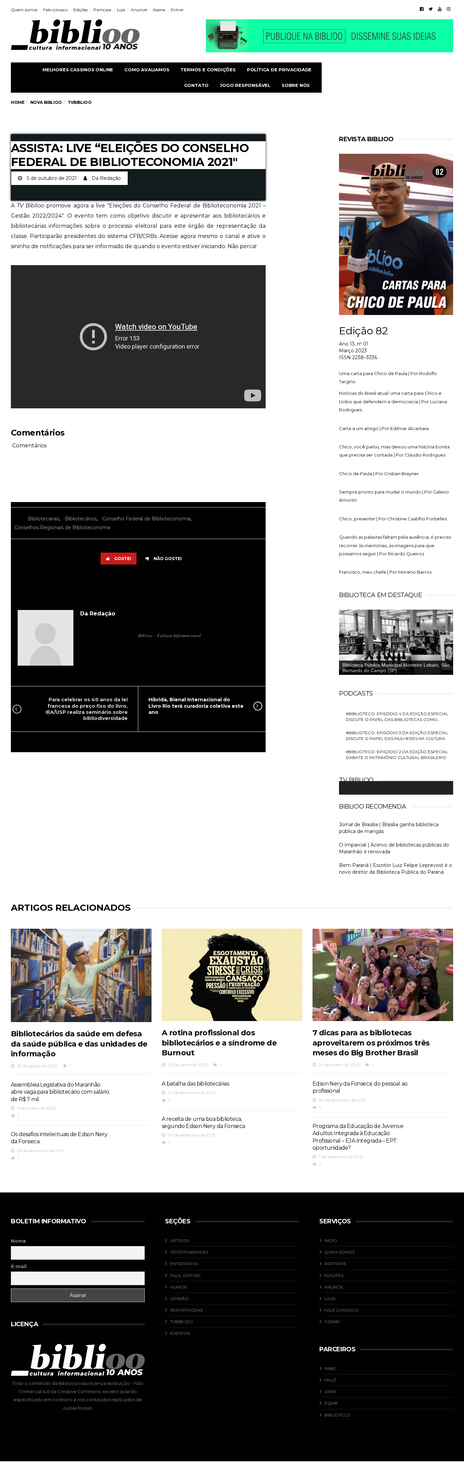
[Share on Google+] (136, 583)
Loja (121, 9)
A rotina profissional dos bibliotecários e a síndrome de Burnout (219, 1042)
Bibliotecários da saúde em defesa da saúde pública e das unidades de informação (79, 1043)
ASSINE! (332, 1321)
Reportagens (186, 1310)
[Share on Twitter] (113, 583)
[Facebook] (422, 9)
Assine (159, 9)
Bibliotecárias (43, 519)
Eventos (180, 1333)
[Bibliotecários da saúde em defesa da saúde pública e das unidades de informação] (81, 975)
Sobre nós (296, 85)
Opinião (179, 1298)
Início (330, 1240)
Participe (102, 9)
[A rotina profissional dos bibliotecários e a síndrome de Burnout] (232, 975)
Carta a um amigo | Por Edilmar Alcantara (384, 428)
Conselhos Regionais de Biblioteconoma (62, 527)
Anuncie (139, 9)
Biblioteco (337, 1415)
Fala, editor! (185, 1275)
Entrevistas (184, 1263)
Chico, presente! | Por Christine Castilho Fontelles (393, 518)
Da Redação (106, 178)
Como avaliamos (146, 69)
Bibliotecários (80, 519)
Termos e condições (207, 69)
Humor (178, 1287)
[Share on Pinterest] (159, 583)
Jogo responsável (245, 85)
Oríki (330, 1391)
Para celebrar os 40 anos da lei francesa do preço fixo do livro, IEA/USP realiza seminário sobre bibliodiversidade (87, 709)
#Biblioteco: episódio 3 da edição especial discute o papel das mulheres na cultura (397, 735)
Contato (196, 85)
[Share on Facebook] (93, 583)
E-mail (18, 1266)
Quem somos (24, 9)
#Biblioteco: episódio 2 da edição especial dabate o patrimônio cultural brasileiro (397, 754)
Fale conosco (55, 9)
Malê (330, 1380)
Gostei (122, 558)
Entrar (177, 9)
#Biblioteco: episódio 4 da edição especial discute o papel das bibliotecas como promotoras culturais (397, 716)
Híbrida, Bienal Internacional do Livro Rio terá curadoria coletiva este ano (196, 706)
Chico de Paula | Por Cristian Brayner (379, 473)
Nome (18, 1241)
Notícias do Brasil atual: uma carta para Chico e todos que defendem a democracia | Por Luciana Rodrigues (393, 401)
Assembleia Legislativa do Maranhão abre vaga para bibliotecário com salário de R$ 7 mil (60, 1092)
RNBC (330, 1368)
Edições (80, 9)
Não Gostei (168, 558)
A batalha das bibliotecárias (195, 1083)
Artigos (179, 1240)
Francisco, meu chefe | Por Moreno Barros (385, 572)
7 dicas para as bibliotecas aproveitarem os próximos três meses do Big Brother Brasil (371, 1042)
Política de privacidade (279, 69)
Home (17, 102)
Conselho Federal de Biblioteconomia (146, 519)
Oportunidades (189, 1252)
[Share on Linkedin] (181, 583)
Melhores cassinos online (77, 69)
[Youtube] (440, 9)
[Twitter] (431, 9)
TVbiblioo (181, 1321)
